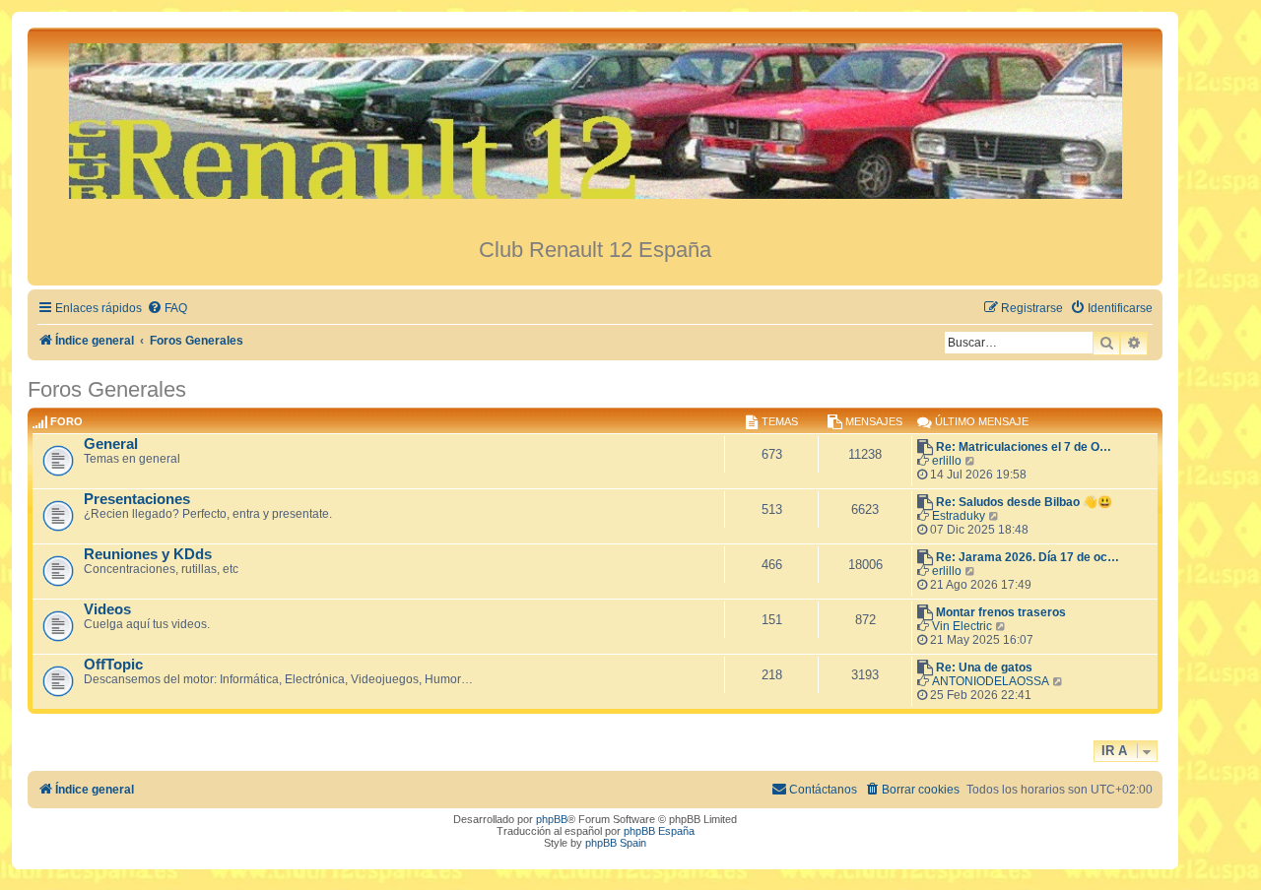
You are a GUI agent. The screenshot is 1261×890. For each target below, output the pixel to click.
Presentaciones (137, 499)
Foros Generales (107, 389)
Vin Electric (962, 626)
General (111, 444)
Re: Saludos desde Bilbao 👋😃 (1024, 502)
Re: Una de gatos (984, 667)
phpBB (551, 819)
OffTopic (113, 664)
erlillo (947, 461)
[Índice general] (595, 132)
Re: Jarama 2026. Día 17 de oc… (1027, 557)
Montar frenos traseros (1001, 612)
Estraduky (958, 516)
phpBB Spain (615, 843)
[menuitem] (167, 308)
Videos (107, 609)
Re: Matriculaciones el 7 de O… (1023, 447)
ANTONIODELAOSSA (990, 681)
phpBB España (659, 831)
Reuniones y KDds (148, 554)
